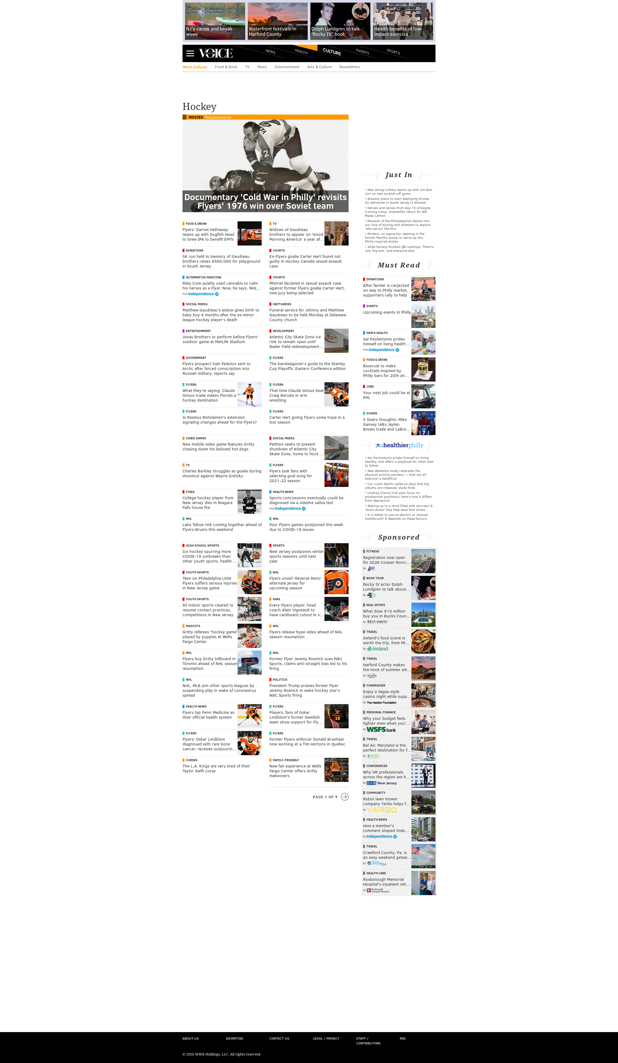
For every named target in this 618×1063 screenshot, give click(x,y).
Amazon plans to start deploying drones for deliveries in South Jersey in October (397, 200)
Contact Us (279, 1038)
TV (247, 66)
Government (196, 357)
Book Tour (375, 578)
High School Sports (202, 545)
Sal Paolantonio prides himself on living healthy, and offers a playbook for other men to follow (399, 461)
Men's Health (377, 333)
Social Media (196, 304)
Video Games (196, 438)
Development (283, 331)
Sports (393, 51)
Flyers (278, 357)
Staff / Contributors (368, 1040)
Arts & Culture (319, 66)
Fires (190, 492)
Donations (195, 250)
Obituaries (282, 304)
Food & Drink (226, 66)
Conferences (376, 766)
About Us (191, 1038)
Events (362, 51)
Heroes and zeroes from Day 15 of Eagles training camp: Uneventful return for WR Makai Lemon (398, 211)
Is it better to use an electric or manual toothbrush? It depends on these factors (396, 516)
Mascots (193, 626)
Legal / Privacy (326, 1038)
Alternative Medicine (203, 277)
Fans (276, 599)
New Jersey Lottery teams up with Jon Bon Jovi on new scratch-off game (398, 191)
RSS (403, 1038)
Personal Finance (381, 712)
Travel (371, 631)
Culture (332, 51)
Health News (283, 492)
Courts (279, 250)
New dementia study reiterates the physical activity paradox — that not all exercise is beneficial (395, 474)
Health (301, 51)
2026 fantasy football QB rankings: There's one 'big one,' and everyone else (399, 248)
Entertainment (287, 66)
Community (376, 792)
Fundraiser (375, 685)
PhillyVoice (215, 53)
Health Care (376, 873)
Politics (280, 679)
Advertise (234, 1038)
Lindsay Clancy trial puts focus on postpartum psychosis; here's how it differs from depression (398, 496)
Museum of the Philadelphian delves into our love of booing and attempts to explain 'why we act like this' (398, 224)
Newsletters (349, 66)
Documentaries (218, 117)
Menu (190, 53)
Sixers (371, 413)
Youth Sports (197, 572)
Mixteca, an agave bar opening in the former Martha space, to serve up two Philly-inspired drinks (394, 237)
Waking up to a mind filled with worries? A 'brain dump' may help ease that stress (399, 507)
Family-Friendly (286, 760)
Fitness (372, 551)
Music (262, 66)
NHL (189, 518)
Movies (196, 117)
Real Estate (375, 605)
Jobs (370, 386)
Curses (191, 760)
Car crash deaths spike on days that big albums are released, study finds (397, 485)
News (270, 51)
